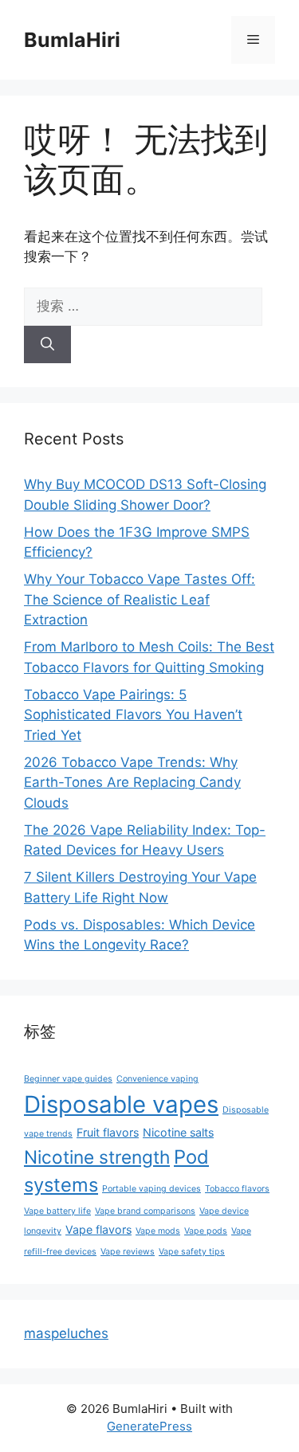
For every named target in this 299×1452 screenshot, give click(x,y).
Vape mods (158, 1231)
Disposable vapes (121, 1104)
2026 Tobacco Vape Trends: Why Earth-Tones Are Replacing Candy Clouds (132, 782)
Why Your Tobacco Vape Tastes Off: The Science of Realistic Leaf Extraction (139, 599)
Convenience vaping (157, 1079)
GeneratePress (149, 1426)
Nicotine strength (97, 1157)
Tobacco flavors (237, 1189)
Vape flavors (98, 1229)
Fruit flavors (108, 1132)
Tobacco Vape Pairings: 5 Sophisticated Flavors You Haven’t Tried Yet (133, 715)
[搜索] (47, 345)
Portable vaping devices (151, 1189)
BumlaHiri (72, 40)
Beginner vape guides (68, 1079)
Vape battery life (57, 1211)
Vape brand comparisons (145, 1211)
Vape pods (205, 1231)
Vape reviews (127, 1252)
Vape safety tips (192, 1252)
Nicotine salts (178, 1132)
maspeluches (66, 1333)
